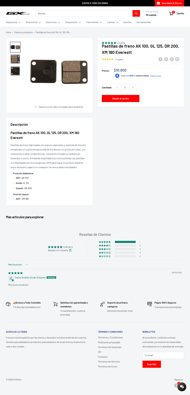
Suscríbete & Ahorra (171, 3)
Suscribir (151, 364)
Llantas (111, 22)
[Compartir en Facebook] (160, 59)
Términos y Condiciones (110, 337)
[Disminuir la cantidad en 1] (117, 87)
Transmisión (92, 22)
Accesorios (32, 22)
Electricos (51, 22)
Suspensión (71, 22)
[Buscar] (136, 13)
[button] (105, 242)
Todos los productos (23, 32)
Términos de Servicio (109, 361)
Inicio (8, 32)
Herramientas (144, 22)
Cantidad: (107, 87)
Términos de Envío (107, 366)
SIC (99, 351)
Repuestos (11, 22)
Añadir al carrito (120, 98)
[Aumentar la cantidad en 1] (133, 87)
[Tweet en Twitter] (172, 59)
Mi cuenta (151, 14)
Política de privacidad (109, 342)
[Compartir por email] (177, 59)
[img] (15, 273)
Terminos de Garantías (109, 347)
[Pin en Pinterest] (166, 59)
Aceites (127, 22)
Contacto (103, 356)
